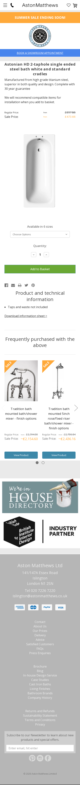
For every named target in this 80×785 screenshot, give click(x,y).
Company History (40, 698)
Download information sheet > (25, 316)
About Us (40, 626)
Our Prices (40, 631)
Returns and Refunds (40, 711)
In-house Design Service (40, 675)
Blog (40, 671)
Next (76, 407)
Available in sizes (40, 226)
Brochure (40, 666)
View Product (21, 455)
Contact (40, 622)
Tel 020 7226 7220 (40, 590)
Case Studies (40, 680)
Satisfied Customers (40, 644)
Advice (40, 640)
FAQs (40, 649)
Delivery (40, 635)
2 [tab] (43, 462)
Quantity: (40, 246)
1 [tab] (37, 462)
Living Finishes (40, 689)
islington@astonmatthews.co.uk (40, 595)
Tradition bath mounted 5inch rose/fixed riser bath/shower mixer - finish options (59, 418)
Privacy (40, 724)
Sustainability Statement (40, 715)
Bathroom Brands (40, 693)
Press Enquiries (40, 653)
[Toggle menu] (5, 5)
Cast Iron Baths (40, 684)
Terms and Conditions (40, 720)
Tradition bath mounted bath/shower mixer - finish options (21, 414)
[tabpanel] (21, 410)
